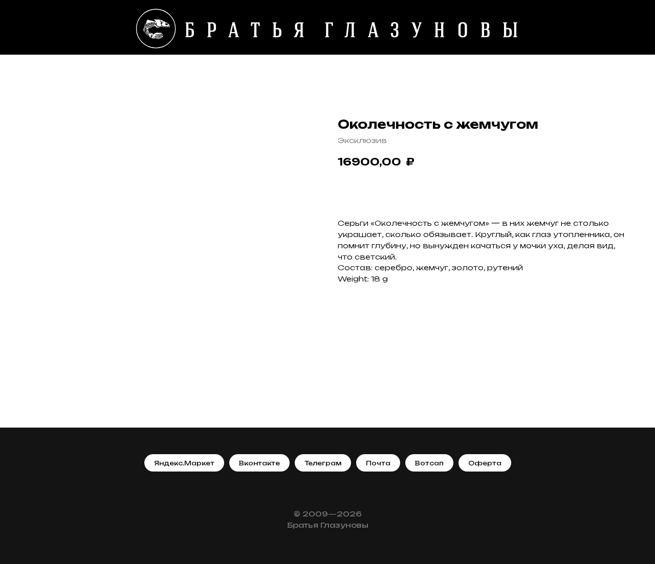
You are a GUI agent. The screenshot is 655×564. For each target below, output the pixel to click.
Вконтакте (259, 463)
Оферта (484, 463)
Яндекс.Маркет (184, 463)
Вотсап (429, 463)
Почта (378, 463)
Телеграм (322, 463)
